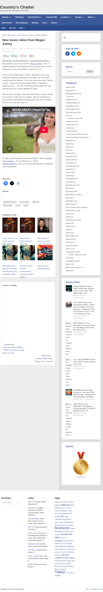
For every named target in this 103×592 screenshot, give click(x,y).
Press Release (71, 220)
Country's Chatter (17, 7)
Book (69, 96)
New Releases (22, 23)
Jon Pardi (64, 543)
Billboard (65, 505)
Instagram (59, 540)
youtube (57, 575)
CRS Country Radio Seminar (75, 137)
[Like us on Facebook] (67, 53)
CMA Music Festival (74, 118)
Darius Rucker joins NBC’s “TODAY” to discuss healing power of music (13, 350)
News (90, 17)
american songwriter (62, 502)
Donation (69, 140)
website (49, 158)
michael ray (58, 555)
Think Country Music (36, 556)
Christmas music (71, 112)
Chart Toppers (70, 109)
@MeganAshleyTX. (10, 164)
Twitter (26, 205)
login (87, 589)
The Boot (31, 550)
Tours (44, 23)
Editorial (68, 144)
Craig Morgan (66, 519)
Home (4, 28)
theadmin (7, 49)
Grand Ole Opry (71, 166)
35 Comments (79, 318)
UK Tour (68, 258)
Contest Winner (71, 125)
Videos (54, 23)
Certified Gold (70, 100)
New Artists (7, 23)
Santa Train (70, 239)
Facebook (10, 161)
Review (35, 23)
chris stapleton (63, 513)
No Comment (9, 51)
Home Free (64, 537)
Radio (68, 223)
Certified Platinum (72, 103)
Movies (68, 188)
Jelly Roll (58, 543)
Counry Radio (70, 131)
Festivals (69, 153)
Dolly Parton (69, 522)
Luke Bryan (70, 552)
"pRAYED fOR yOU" (10, 202)
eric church (69, 525)
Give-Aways (70, 163)
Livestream (69, 182)
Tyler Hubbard (70, 572)
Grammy (57, 534)
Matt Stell (35, 202)
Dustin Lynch (59, 525)
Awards (5, 17)
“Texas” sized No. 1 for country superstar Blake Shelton (10, 241)
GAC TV (31, 527)
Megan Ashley (36, 64)
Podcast (68, 214)
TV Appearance (71, 252)
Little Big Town (71, 179)
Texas (18, 205)
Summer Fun (70, 245)
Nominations (70, 201)
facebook (62, 528)
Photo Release (71, 210)
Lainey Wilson (60, 549)
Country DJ (32, 508)
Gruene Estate (24, 202)
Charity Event (34, 17)
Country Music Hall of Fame (75, 134)
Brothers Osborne (65, 508)
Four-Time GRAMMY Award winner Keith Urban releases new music (84, 362)
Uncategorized (71, 261)
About (21, 28)
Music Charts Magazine (37, 533)
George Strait (70, 160)
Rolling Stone (71, 561)
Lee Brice (68, 549)
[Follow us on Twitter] (73, 53)
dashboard (94, 589)
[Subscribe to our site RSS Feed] (79, 53)
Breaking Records (72, 94)
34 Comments (90, 399)
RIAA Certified (70, 236)
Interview (69, 176)
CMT (67, 115)
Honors (68, 172)
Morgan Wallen (68, 558)
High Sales (69, 169)
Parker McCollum (60, 561)
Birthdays (19, 17)
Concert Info (51, 17)
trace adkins (62, 569)
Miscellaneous (71, 185)
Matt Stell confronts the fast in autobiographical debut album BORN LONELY (26, 271)
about (101, 589)
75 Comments (79, 297)
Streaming (69, 242)
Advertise (12, 28)
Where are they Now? (73, 267)
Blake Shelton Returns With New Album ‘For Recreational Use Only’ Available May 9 (27, 244)
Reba (67, 230)
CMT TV (31, 502)
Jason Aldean (68, 541)
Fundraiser (69, 156)
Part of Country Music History (75, 207)
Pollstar (68, 217)
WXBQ (68, 270)
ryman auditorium (60, 563)
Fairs (67, 150)
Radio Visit (69, 226)
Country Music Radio (36, 519)
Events (78, 17)
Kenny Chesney (67, 546)
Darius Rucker (59, 522)
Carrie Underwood (61, 511)
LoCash (63, 552)
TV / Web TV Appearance (75, 254)
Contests (65, 17)
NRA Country (70, 204)
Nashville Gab (33, 544)
